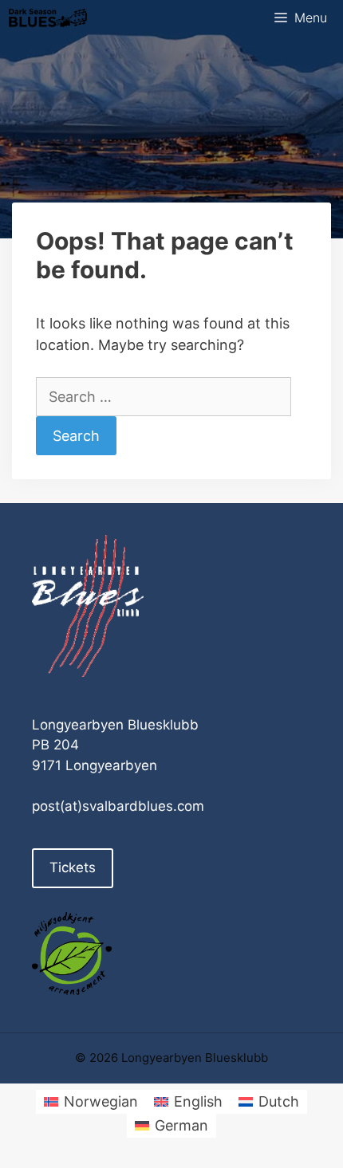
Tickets (72, 867)
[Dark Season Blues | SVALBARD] (48, 18)
